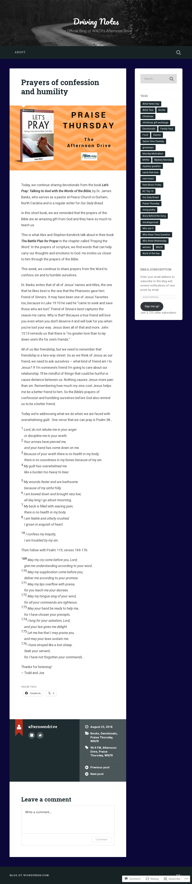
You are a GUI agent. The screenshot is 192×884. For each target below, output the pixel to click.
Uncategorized (150, 222)
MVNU (145, 160)
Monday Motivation (152, 153)
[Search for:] (158, 78)
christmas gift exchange (155, 122)
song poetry (148, 209)
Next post (97, 774)
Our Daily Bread (150, 197)
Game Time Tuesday (153, 141)
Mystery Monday (163, 160)
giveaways (148, 147)
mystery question (151, 166)
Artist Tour (147, 110)
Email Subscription (155, 269)
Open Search (178, 52)
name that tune (150, 172)
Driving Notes (96, 21)
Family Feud (166, 128)
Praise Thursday (101, 737)
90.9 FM (95, 747)
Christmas (147, 116)
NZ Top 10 (147, 191)
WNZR (94, 741)
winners (146, 247)
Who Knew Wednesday (154, 241)
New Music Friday (151, 185)
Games (157, 135)
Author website (40, 735)
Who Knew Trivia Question (156, 234)
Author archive (31, 735)
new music (148, 178)
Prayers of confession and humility (60, 86)
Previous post (100, 767)
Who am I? (147, 228)
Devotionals (109, 733)
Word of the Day (151, 253)
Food (145, 135)
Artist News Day (150, 104)
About (20, 52)
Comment (101, 839)
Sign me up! (152, 306)
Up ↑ (179, 875)
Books (94, 733)
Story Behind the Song (154, 216)
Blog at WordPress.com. (30, 875)
